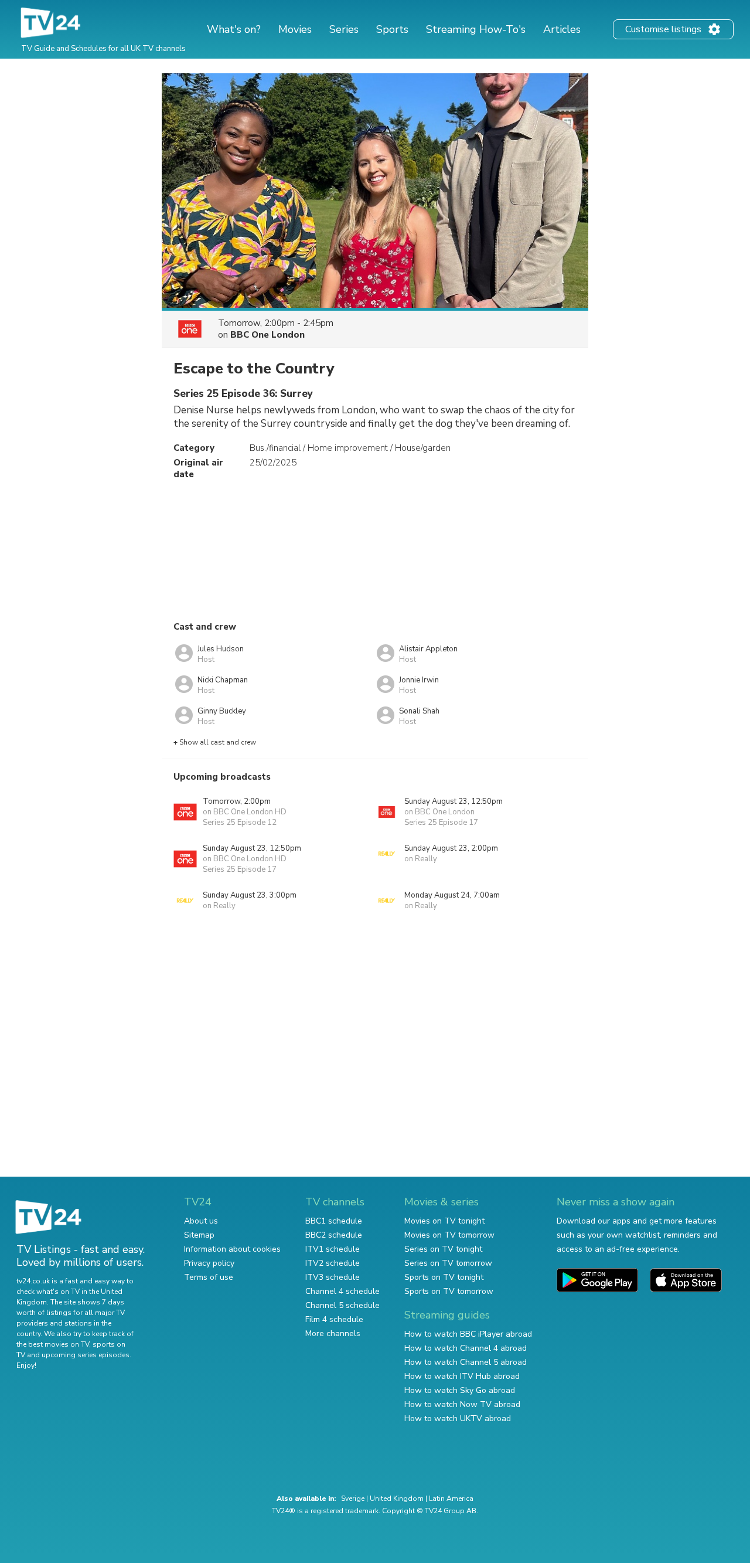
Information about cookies (232, 1249)
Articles (562, 29)
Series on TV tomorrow (448, 1263)
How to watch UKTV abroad (457, 1418)
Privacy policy (209, 1263)
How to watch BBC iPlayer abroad (468, 1334)
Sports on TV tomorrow (448, 1291)
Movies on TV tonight (444, 1220)
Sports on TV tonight (443, 1277)
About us (201, 1220)
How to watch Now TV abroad (462, 1404)
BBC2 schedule (333, 1235)
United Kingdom (397, 1498)
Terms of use (208, 1277)
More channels (332, 1333)
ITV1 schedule (332, 1249)
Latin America (451, 1498)
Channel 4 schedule (342, 1291)
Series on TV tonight (443, 1249)
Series (344, 29)
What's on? (234, 29)
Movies (295, 29)
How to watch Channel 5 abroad (465, 1362)
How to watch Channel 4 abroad (465, 1348)
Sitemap (199, 1235)
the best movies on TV (52, 1344)
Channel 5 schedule (342, 1305)
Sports (392, 29)
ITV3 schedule (332, 1277)
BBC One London (267, 335)
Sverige (352, 1498)
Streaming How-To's (476, 29)
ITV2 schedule (332, 1263)
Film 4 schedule (334, 1319)
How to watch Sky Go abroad (459, 1390)
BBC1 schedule (333, 1220)
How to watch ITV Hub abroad (462, 1376)
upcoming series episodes (85, 1355)
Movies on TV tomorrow (449, 1235)
